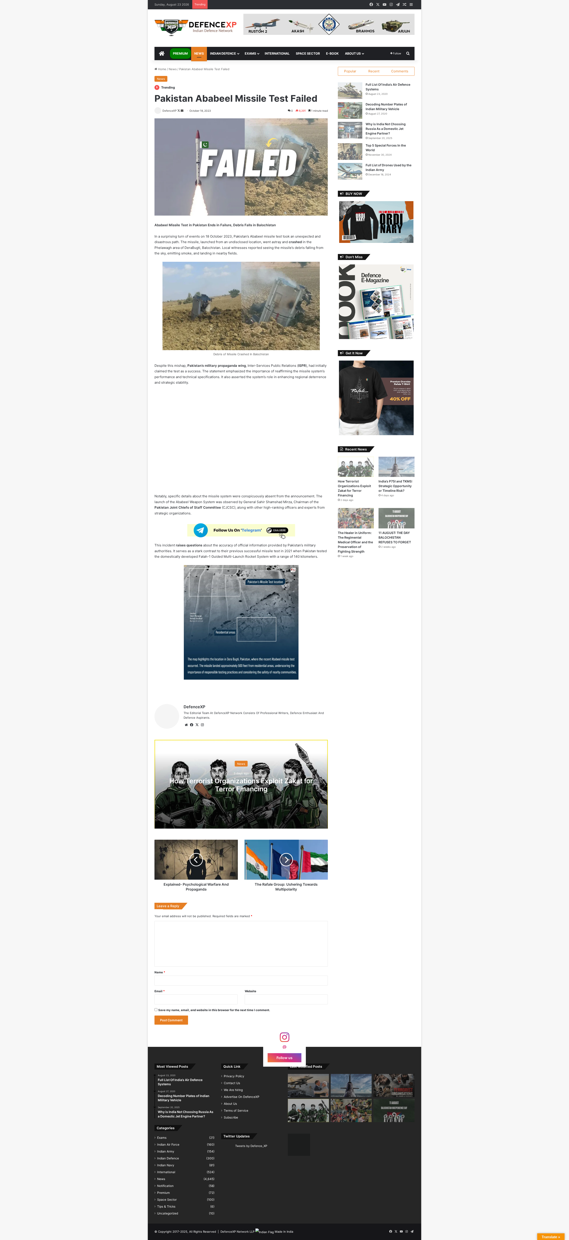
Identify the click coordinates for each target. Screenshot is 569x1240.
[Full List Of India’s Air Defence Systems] (350, 90)
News (199, 53)
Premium (180, 53)
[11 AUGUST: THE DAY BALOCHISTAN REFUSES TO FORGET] (397, 518)
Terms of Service (236, 1110)
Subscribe (231, 1117)
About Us (353, 53)
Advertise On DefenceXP (241, 1097)
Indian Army (165, 1151)
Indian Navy (165, 1165)
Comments (399, 71)
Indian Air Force (168, 1144)
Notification (165, 1186)
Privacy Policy (234, 1076)
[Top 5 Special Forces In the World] (350, 151)
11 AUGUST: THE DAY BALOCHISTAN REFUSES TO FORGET (395, 537)
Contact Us (232, 1083)
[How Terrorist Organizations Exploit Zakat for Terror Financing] (356, 467)
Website (250, 991)
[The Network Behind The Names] (394, 1085)
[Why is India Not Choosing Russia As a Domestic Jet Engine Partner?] (350, 130)
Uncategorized (167, 1213)
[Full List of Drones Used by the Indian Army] (350, 171)
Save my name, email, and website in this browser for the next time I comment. (214, 1010)
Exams (250, 53)
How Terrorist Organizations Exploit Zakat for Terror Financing (241, 785)
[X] (197, 725)
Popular (350, 71)
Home (161, 69)
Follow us (284, 1057)
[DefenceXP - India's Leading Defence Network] (195, 28)
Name (159, 972)
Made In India (284, 1231)
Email (159, 991)
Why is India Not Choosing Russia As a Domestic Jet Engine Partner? (386, 128)
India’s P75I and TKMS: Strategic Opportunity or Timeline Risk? (396, 485)
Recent (373, 71)
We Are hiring (233, 1090)
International (277, 53)
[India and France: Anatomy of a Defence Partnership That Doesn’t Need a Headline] (308, 1085)
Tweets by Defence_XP (251, 1146)
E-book (332, 53)
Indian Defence (223, 53)
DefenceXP (194, 706)
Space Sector (308, 53)
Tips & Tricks (166, 1206)
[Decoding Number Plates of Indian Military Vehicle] (350, 110)
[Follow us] (284, 1039)
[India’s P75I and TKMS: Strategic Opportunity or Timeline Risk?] (397, 467)
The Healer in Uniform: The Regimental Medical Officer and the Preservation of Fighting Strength (355, 542)
